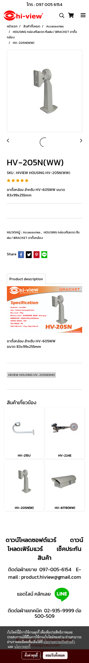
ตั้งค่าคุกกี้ (31, 655)
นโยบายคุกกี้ (22, 647)
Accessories (32, 232)
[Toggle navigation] (83, 16)
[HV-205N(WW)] (44, 91)
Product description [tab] (26, 279)
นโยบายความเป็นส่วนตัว (59, 642)
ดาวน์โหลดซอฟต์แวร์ (31, 539)
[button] (60, 15)
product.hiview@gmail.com (51, 577)
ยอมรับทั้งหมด (55, 655)
